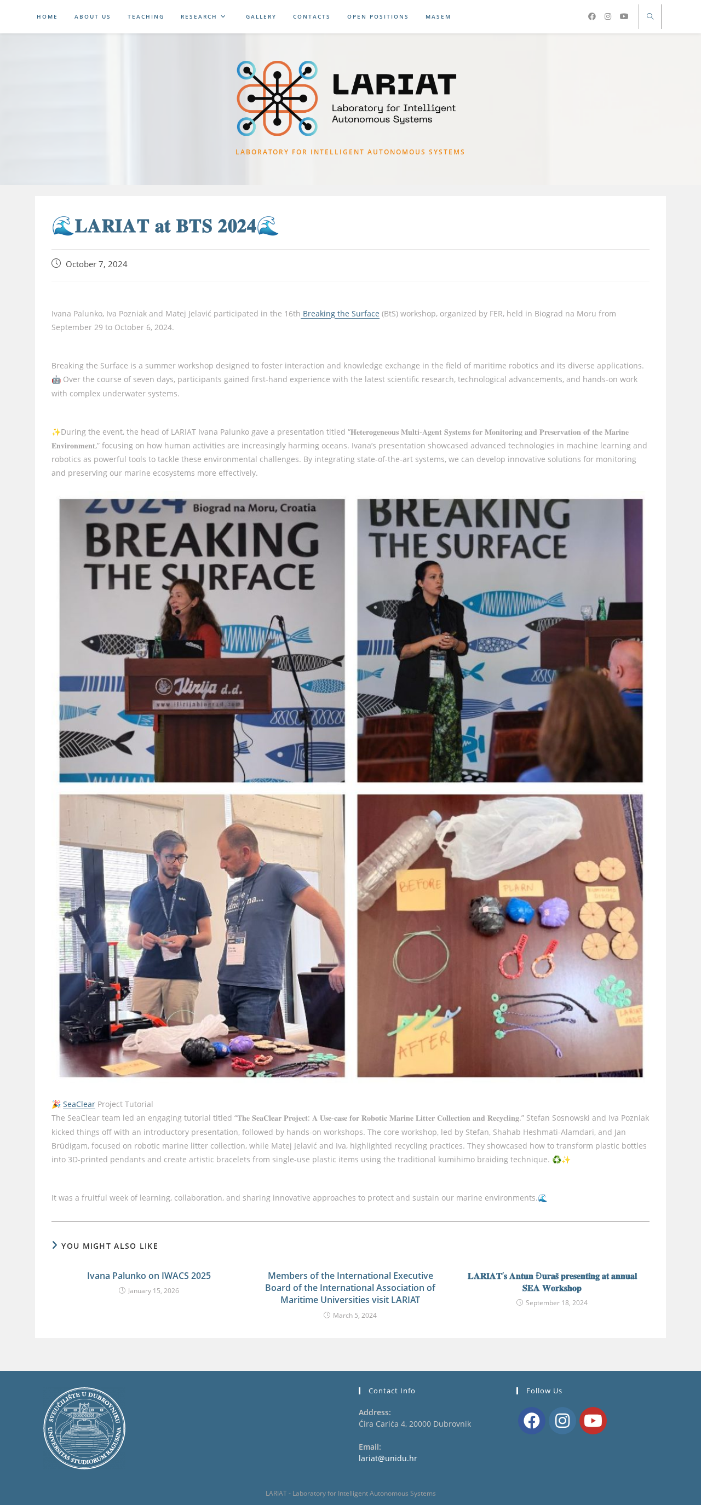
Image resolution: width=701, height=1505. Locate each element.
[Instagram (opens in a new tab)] (608, 17)
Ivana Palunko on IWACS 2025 (149, 1276)
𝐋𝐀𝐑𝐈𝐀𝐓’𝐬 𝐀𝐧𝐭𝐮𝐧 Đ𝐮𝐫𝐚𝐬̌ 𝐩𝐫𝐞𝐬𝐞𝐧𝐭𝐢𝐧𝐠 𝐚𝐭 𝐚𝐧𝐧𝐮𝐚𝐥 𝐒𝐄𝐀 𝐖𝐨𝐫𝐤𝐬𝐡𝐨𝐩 (552, 1282)
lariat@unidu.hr (388, 1458)
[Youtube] (593, 1420)
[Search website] (650, 17)
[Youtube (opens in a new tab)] (624, 17)
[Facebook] (531, 1420)
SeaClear (79, 1104)
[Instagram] (562, 1420)
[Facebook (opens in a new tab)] (592, 17)
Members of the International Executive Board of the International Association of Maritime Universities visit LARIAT (350, 1288)
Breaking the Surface (340, 313)
